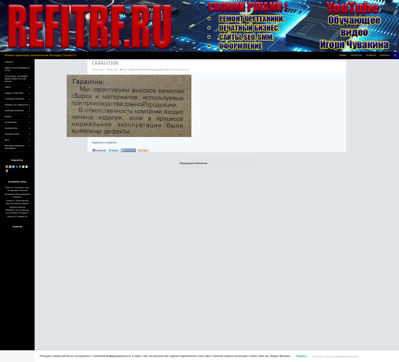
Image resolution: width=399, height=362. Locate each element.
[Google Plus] (7, 167)
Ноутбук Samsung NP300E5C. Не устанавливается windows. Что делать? (17, 210)
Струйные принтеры (14, 99)
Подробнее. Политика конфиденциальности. (335, 356)
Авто (7, 140)
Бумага (8, 116)
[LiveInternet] (10, 167)
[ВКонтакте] (7, 171)
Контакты (384, 55)
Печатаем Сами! (12, 134)
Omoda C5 (9, 62)
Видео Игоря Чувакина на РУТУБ (17, 69)
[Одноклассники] (23, 167)
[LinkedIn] (13, 167)
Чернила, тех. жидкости (16, 105)
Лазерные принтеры (14, 111)
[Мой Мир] (20, 167)
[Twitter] (26, 167)
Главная (342, 55)
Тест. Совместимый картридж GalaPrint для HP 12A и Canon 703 (155, 70)
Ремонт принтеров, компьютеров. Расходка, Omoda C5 (40, 55)
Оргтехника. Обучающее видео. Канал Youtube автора (16, 79)
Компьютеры (11, 128)
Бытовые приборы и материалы (14, 147)
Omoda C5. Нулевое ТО (17, 217)
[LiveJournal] (16, 167)
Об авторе (371, 55)
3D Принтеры (11, 122)
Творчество (356, 55)
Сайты (8, 87)
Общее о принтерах (14, 93)
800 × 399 (113, 70)
